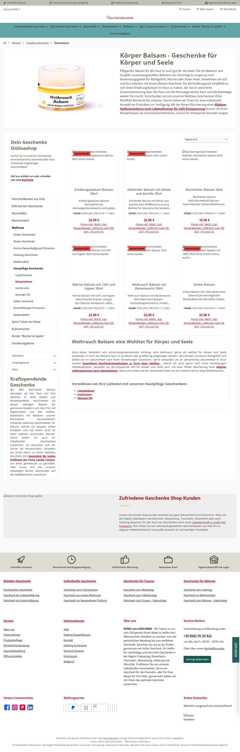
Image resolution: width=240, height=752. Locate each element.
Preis (15, 369)
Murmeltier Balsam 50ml (204, 190)
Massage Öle (22, 294)
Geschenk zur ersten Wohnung (82, 595)
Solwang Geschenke (26, 255)
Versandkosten (110, 738)
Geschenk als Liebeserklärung (21, 595)
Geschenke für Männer (200, 581)
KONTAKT (236, 650)
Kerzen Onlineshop (169, 745)
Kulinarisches (21, 329)
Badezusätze (21, 261)
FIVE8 (193, 745)
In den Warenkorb (204, 236)
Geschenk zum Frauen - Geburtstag (145, 600)
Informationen (74, 621)
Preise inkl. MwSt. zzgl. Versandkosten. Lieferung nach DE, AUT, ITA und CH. (93, 228)
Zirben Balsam (204, 284)
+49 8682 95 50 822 (198, 636)
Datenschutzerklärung (77, 634)
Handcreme (22, 288)
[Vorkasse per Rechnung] (100, 708)
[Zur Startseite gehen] (120, 17)
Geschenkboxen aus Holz (28, 199)
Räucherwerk (20, 220)
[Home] (5, 43)
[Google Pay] (112, 708)
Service (8, 621)
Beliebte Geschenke (17, 581)
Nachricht (27, 179)
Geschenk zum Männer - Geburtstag (205, 600)
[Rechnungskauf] (86, 708)
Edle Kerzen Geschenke (27, 206)
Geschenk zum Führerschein (81, 589)
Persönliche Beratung (16, 645)
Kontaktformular (214, 648)
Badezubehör (22, 314)
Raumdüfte (19, 213)
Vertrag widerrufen (197, 659)
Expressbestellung (14, 651)
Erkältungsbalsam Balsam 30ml (93, 191)
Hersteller (18, 355)
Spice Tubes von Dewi (26, 322)
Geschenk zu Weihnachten (199, 595)
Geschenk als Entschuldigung (21, 600)
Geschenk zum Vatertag (198, 589)
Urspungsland (20, 362)
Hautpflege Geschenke (28, 268)
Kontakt (68, 640)
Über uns (9, 629)
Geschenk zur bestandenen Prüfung (85, 600)
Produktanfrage (13, 640)
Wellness (18, 228)
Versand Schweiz (74, 651)
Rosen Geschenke (24, 241)
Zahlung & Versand (75, 645)
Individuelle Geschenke (80, 581)
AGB (66, 629)
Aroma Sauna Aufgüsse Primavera (34, 248)
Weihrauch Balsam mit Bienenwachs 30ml (149, 286)
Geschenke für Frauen (139, 581)
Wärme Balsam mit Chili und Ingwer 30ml (93, 286)
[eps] (114, 708)
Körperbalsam (23, 281)
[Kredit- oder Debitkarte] (110, 708)
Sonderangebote (23, 343)
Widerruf (69, 661)
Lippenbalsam (23, 275)
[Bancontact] (116, 708)
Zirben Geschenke (24, 234)
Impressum (70, 656)
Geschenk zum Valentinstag (140, 595)
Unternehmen (12, 634)
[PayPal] (73, 708)
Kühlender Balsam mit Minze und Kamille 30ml (149, 191)
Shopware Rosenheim (207, 745)
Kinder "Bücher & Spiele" (28, 336)
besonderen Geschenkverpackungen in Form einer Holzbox (122, 363)
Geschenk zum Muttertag (139, 589)
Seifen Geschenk (23, 301)
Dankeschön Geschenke (18, 589)
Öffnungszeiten (13, 656)
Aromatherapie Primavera (29, 308)
